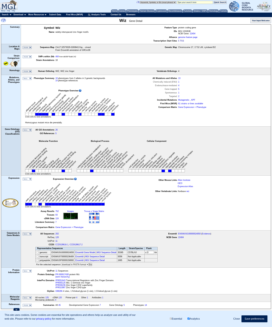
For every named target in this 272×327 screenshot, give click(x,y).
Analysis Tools (98, 14)
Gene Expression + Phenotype (192, 107)
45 (59, 305)
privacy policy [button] (43, 318)
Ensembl (79, 256)
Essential (177, 318)
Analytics (195, 318)
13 (179, 78)
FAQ (13, 11)
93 (56, 215)
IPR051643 (60, 280)
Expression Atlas (185, 186)
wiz (187, 191)
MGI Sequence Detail (106, 252)
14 (56, 80)
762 (57, 211)
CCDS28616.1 (61, 244)
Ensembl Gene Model (85, 252)
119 (57, 218)
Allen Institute (184, 180)
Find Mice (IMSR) (74, 14)
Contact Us (116, 14)
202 (57, 234)
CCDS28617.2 (76, 244)
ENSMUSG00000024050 (189, 234)
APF (193, 100)
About (3, 11)
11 (56, 241)
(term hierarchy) (62, 277)
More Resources (36, 14)
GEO (180, 183)
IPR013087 (60, 287)
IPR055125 (60, 283)
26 (56, 130)
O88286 (58, 291)
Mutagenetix (183, 100)
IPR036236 (60, 285)
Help (8, 11)
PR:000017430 (62, 274)
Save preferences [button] (254, 318)
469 (57, 56)
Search (5, 14)
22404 (192, 33)
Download (18, 14)
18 (56, 78)
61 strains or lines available (190, 103)
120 (57, 237)
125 (47, 297)
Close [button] (236, 318)
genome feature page (187, 37)
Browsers (130, 14)
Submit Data (55, 14)
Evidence (206, 234)
